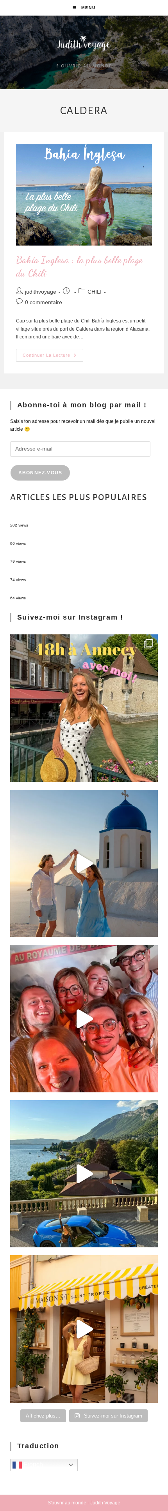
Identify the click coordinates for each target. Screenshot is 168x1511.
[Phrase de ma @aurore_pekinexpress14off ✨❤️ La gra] (84, 1018)
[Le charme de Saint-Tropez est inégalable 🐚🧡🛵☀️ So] (84, 1329)
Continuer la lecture (53, 353)
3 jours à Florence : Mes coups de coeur (52, 572)
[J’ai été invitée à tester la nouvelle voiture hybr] (84, 1174)
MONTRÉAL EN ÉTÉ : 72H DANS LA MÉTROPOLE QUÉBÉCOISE (80, 518)
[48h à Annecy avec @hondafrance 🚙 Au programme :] (84, 708)
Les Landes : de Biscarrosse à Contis (49, 554)
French (32, 1464)
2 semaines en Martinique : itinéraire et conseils (60, 536)
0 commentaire (43, 302)
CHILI (95, 292)
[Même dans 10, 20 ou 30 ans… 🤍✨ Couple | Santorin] (84, 863)
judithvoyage (40, 292)
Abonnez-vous (40, 472)
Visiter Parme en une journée (41, 590)
